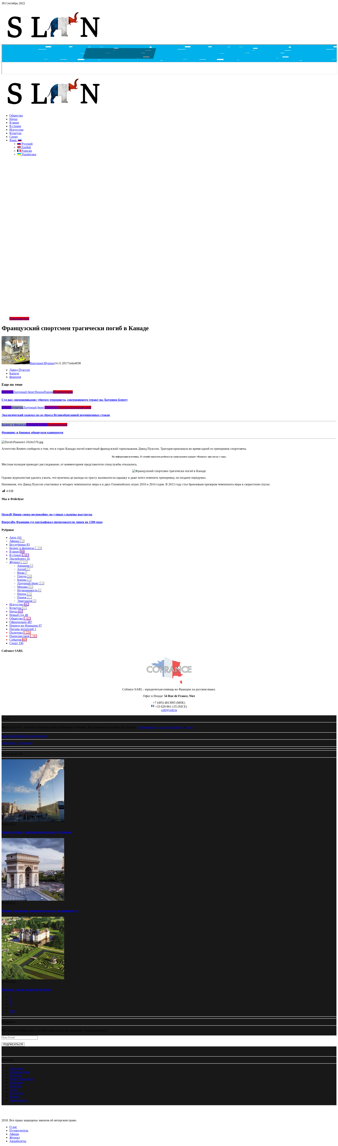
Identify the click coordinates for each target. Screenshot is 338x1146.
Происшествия (19, 318)
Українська (28, 154)
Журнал (18, 562)
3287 (12, 1011)
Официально (20, 622)
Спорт (13, 136)
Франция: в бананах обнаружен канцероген (32, 432)
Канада (14, 373)
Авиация (25, 565)
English (26, 147)
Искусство (16, 129)
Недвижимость (29, 590)
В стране (15, 126)
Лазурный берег (24, 392)
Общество (16, 115)
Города (24, 576)
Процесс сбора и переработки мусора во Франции (37, 832)
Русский (27, 143)
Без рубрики (19, 544)
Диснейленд (19, 558)
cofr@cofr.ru (169, 710)
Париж (48, 392)
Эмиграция (26, 601)
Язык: (13, 140)
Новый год (18, 615)
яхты (189, 727)
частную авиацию (171, 727)
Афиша (16, 541)
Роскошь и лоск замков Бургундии (26, 989)
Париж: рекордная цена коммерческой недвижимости (40, 910)
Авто (15, 537)
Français (26, 150)
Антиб (23, 569)
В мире (14, 122)
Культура (15, 133)
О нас (13, 1127)
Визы (22, 572)
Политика (64, 407)
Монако (25, 586)
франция (15, 377)
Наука (13, 119)
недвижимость (147, 727)
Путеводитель (18, 1130)
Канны (24, 579)
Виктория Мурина (42, 363)
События (18, 639)
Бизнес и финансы (14, 424)
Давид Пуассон (19, 370)
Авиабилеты (17, 1141)
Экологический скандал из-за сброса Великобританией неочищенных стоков (56, 415)
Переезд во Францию (25, 625)
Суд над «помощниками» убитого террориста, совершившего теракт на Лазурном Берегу (65, 399)
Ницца (39, 392)
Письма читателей (22, 629)
